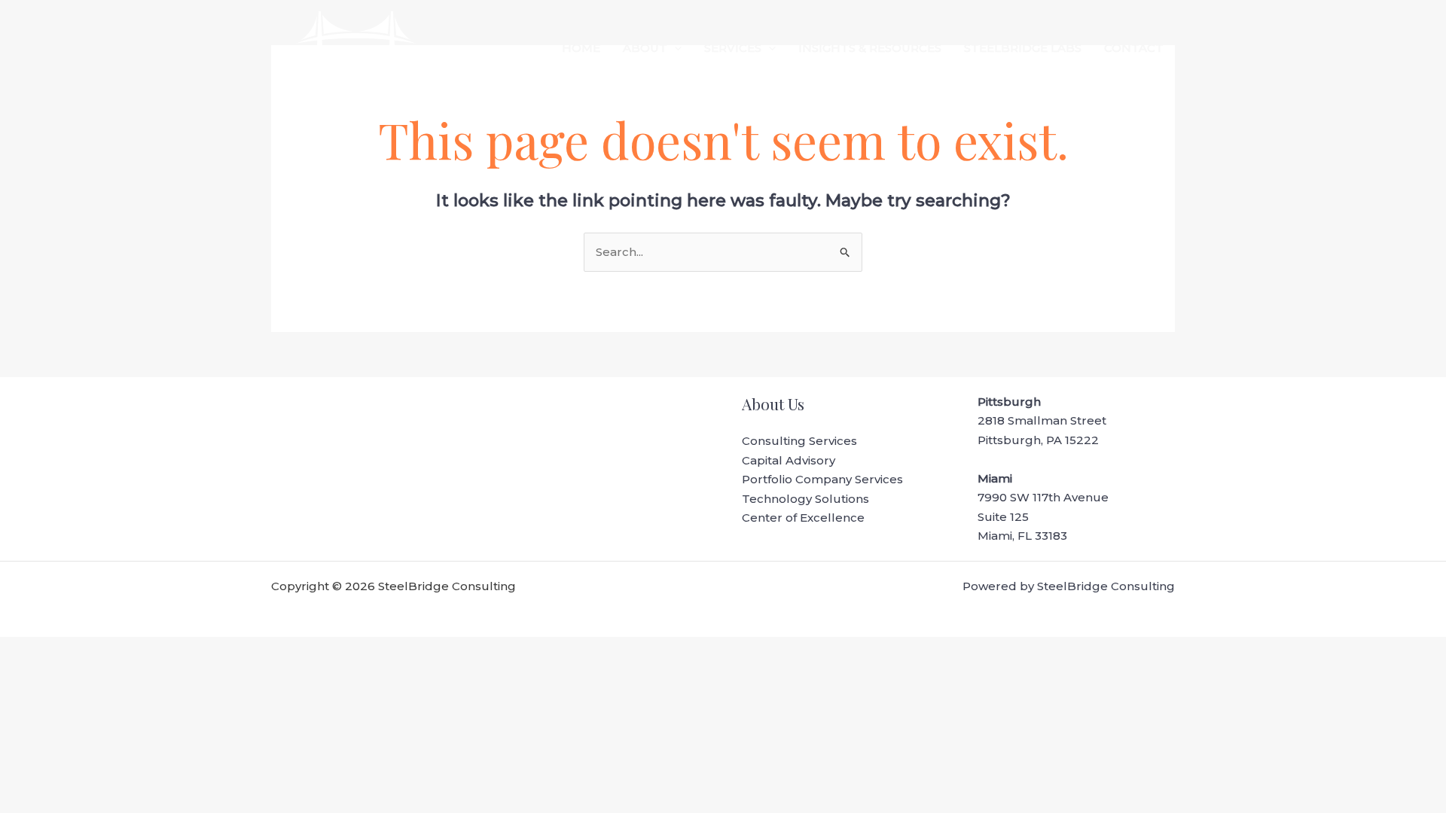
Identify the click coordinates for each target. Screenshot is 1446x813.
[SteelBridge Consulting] (356, 47)
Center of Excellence (803, 517)
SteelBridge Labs (1022, 48)
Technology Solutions (805, 499)
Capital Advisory (788, 460)
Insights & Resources (869, 48)
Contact (1134, 48)
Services (732, 48)
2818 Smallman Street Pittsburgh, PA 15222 (1042, 420)
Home (581, 48)
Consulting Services (799, 441)
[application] (674, 48)
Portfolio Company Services (822, 479)
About (645, 48)
